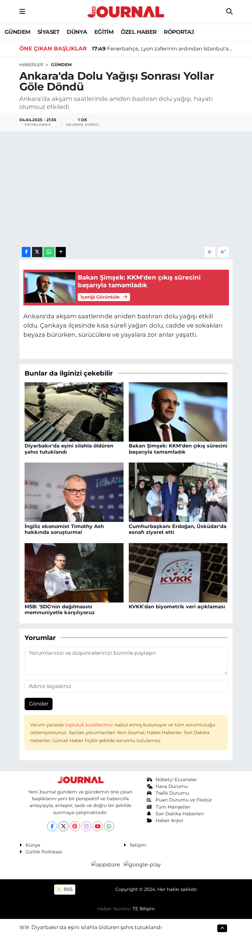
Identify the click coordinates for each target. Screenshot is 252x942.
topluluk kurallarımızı (90, 725)
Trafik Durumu (172, 793)
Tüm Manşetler (173, 807)
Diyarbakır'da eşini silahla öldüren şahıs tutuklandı (96, 927)
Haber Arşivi (169, 820)
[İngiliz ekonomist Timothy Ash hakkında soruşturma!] (74, 492)
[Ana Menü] (22, 12)
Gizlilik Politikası (44, 852)
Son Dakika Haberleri (180, 814)
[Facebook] (52, 826)
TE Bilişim (143, 909)
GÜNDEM (17, 32)
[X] (63, 826)
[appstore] (106, 864)
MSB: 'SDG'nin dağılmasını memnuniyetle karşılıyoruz (60, 609)
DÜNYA (77, 32)
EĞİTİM (103, 32)
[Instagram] (86, 826)
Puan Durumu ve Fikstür (184, 800)
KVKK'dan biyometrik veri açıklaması (177, 607)
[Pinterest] (75, 826)
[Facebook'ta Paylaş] (26, 252)
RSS (67, 889)
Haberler (31, 64)
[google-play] (142, 864)
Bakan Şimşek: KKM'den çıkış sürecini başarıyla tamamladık (178, 449)
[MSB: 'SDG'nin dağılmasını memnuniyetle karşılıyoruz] (74, 572)
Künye (33, 845)
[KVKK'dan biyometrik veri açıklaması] (178, 572)
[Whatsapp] (109, 826)
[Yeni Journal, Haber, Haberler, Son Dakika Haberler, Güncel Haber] (125, 11)
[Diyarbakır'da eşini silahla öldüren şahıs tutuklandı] (74, 411)
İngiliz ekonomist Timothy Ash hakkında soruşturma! (64, 529)
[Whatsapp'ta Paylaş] (49, 252)
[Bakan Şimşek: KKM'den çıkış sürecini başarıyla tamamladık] (178, 411)
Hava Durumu (172, 786)
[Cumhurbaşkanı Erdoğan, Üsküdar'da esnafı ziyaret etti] (178, 492)
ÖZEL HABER (139, 32)
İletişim (138, 845)
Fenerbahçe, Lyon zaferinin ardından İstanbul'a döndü (162, 49)
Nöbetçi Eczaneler (176, 779)
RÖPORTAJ (179, 32)
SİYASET (48, 32)
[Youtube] (98, 826)
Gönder (39, 704)
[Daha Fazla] (61, 252)
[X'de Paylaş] (37, 252)
